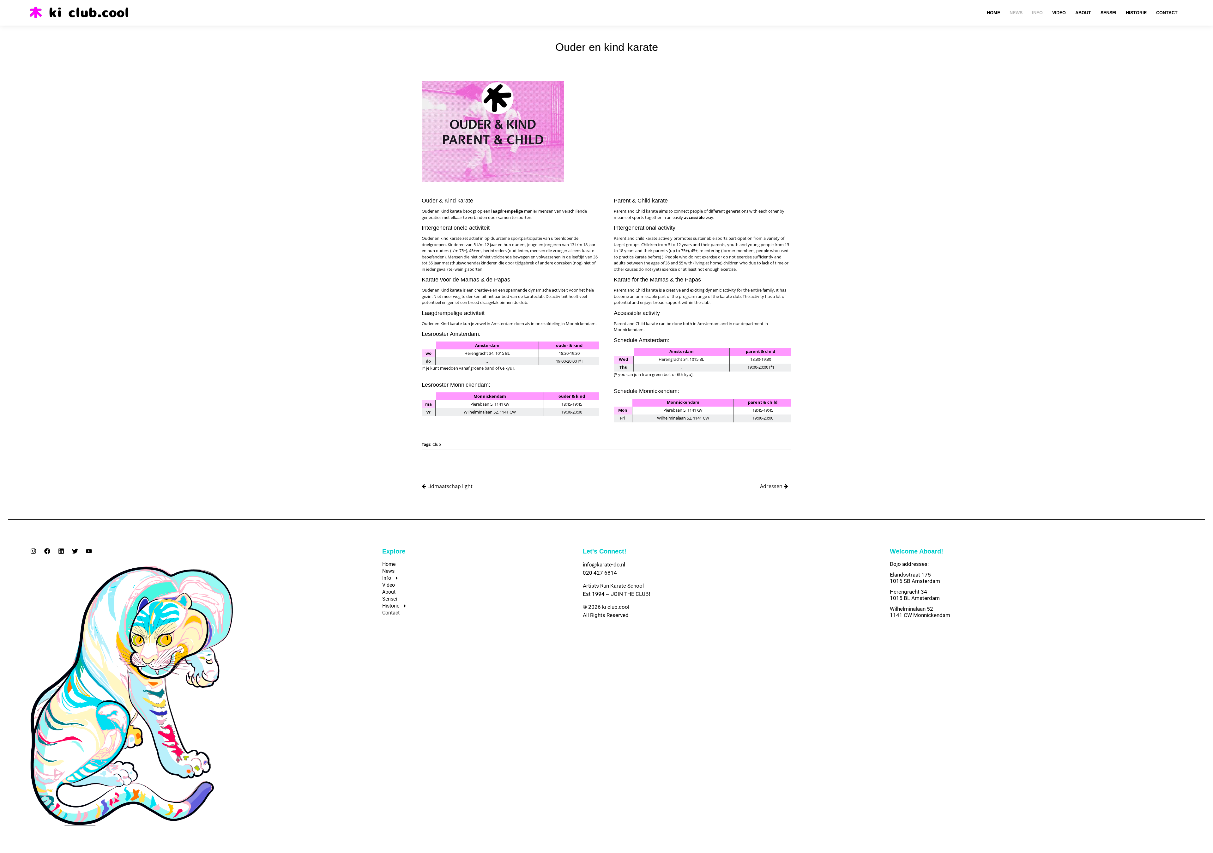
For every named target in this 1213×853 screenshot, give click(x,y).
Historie (390, 606)
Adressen (772, 486)
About (388, 592)
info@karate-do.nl (604, 564)
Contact (391, 613)
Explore (393, 551)
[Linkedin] (61, 551)
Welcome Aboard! (916, 551)
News (388, 571)
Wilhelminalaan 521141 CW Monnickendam (920, 612)
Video (388, 585)
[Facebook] (47, 551)
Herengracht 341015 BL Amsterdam (915, 595)
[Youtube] (89, 551)
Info (386, 578)
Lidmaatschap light (449, 486)
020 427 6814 (600, 573)
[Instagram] (33, 551)
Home (388, 564)
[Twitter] (75, 551)
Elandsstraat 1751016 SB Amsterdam (915, 578)
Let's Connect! (604, 551)
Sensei (389, 599)
